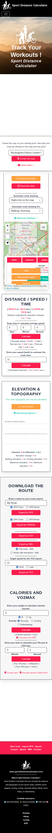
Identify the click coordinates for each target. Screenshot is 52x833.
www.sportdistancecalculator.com (26, 771)
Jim (46, 268)
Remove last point (26, 277)
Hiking (26, 817)
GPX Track (18, 507)
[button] (7, 226)
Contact (37, 749)
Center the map (27, 158)
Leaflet (9, 286)
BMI (30, 749)
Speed (23, 749)
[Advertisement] (26, 105)
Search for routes (27, 178)
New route (15, 746)
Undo (26, 270)
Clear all (26, 283)
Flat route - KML (26, 549)
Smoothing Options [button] (26, 413)
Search (38, 746)
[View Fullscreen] (7, 236)
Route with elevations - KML (26, 553)
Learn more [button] (26, 165)
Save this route (27, 186)
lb (22, 617)
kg (30, 617)
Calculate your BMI (27, 637)
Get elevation (27, 406)
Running (24, 621)
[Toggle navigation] (6, 14)
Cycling (37, 621)
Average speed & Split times (35, 672)
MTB (26, 823)
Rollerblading (26, 624)
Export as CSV (26, 535)
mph (32, 567)
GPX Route (34, 507)
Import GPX (27, 746)
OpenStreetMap (12, 288)
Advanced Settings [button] (26, 218)
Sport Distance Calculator (29, 5)
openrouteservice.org (29, 286)
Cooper (14, 749)
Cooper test (12, 672)
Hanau (45, 270)
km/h (21, 567)
